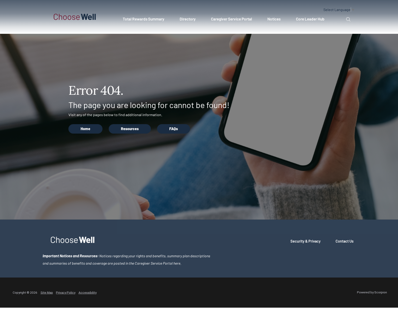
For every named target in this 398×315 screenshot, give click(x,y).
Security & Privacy (305, 241)
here (176, 263)
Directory (188, 19)
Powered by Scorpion (372, 292)
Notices (274, 19)
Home (85, 128)
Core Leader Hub (310, 19)
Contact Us (345, 241)
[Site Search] (348, 19)
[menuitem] (145, 20)
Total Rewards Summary (143, 19)
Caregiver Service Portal (231, 19)
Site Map (47, 292)
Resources (130, 128)
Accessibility (88, 292)
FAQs (173, 128)
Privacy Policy (65, 292)
